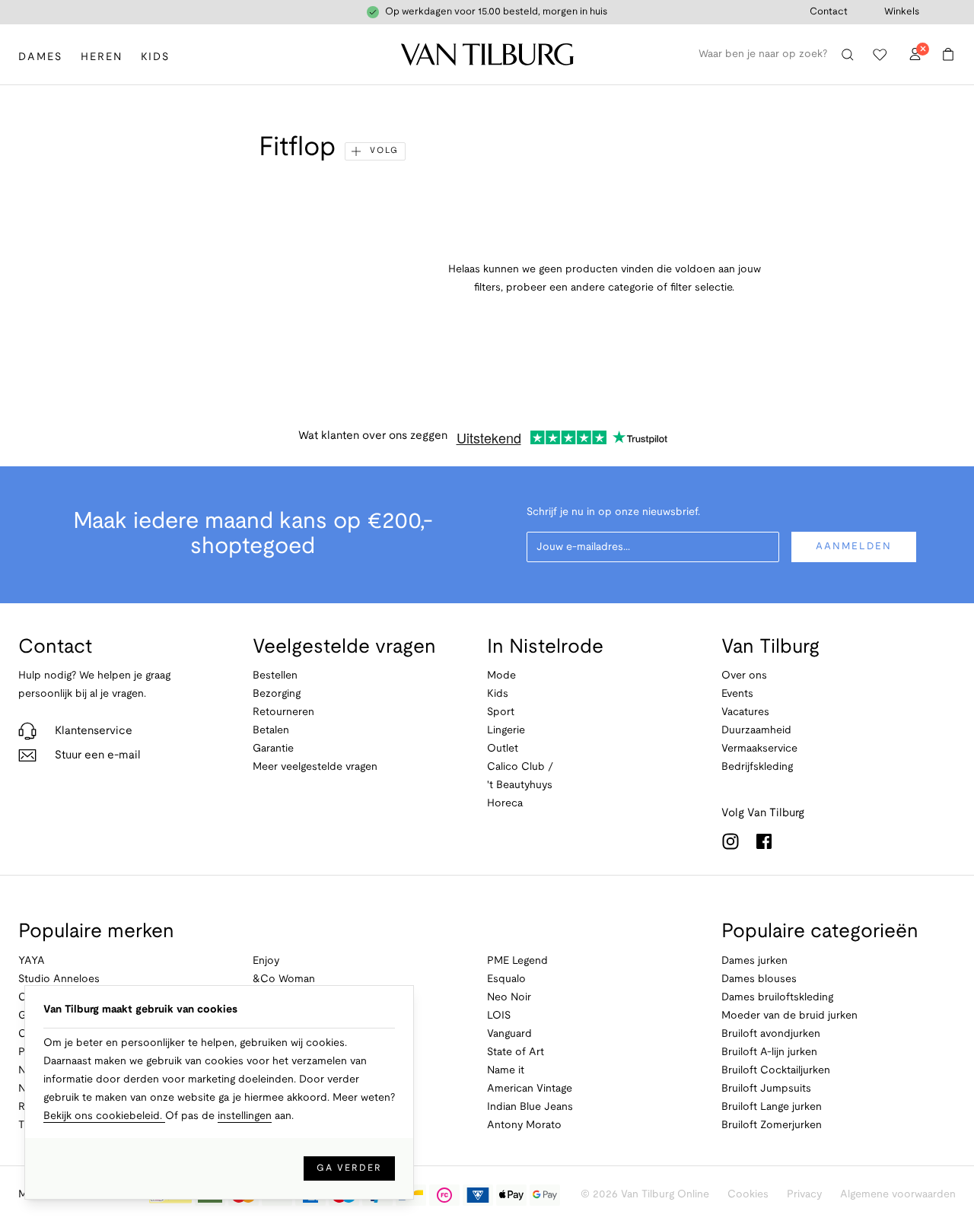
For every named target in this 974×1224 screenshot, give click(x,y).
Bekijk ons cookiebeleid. (104, 1116)
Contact (829, 12)
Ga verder (349, 1168)
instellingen (245, 1116)
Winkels (901, 12)
